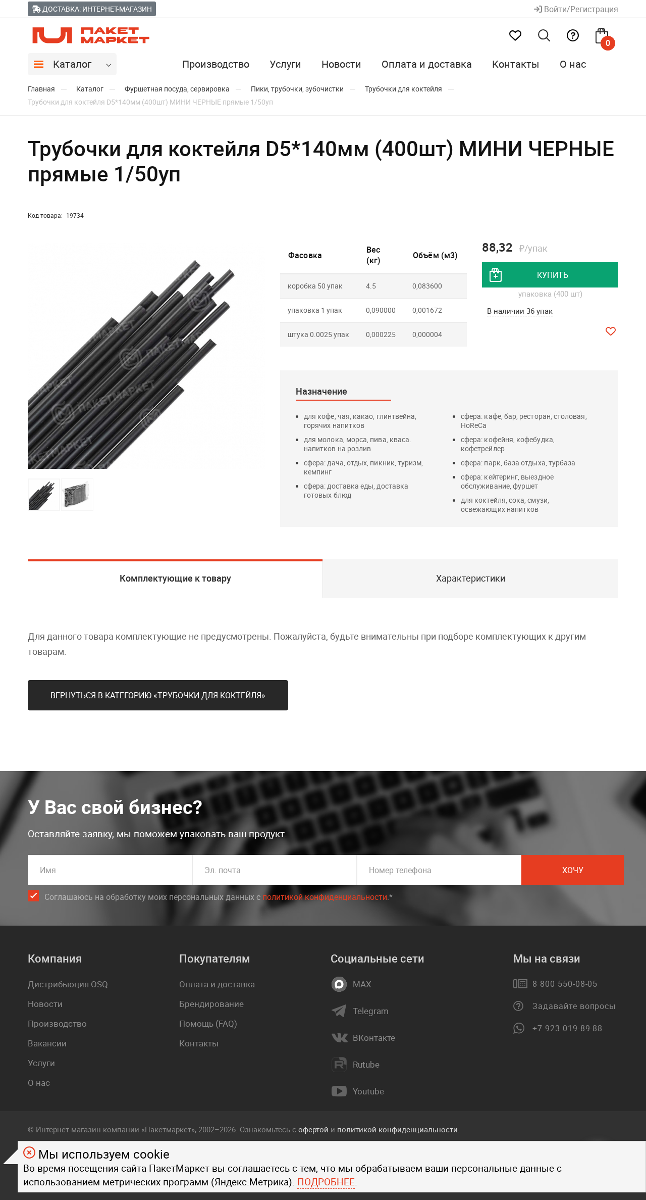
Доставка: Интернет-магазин (96, 9)
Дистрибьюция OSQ (68, 984)
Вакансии (47, 1043)
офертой (313, 1129)
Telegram (371, 1011)
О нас (573, 64)
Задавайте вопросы (574, 1006)
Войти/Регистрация (580, 9)
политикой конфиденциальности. (398, 1129)
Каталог (72, 64)
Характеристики (470, 578)
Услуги (285, 64)
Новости (341, 64)
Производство (215, 64)
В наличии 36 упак (520, 311)
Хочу (572, 870)
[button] (256, 356)
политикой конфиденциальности (324, 896)
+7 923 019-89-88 (567, 1028)
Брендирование (211, 1004)
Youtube (368, 1091)
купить (552, 274)
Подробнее (326, 1181)
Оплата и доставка (427, 64)
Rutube (366, 1064)
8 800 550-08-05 (565, 984)
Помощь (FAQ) (208, 1023)
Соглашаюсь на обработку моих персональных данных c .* (218, 896)
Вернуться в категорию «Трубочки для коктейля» (157, 695)
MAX (362, 984)
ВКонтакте (374, 1037)
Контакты (516, 64)
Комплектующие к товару (175, 578)
